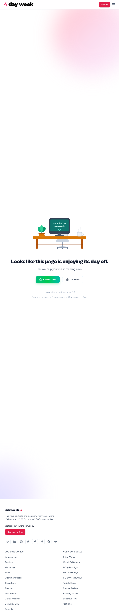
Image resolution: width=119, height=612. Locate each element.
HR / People (11, 593)
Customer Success (14, 577)
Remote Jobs (58, 297)
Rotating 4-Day (70, 593)
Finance (9, 588)
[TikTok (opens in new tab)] (28, 541)
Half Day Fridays (70, 572)
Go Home (74, 279)
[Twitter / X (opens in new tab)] (8, 541)
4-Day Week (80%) (72, 577)
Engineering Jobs (40, 297)
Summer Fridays (70, 588)
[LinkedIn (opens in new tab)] (14, 541)
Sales (7, 572)
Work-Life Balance (71, 562)
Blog (85, 297)
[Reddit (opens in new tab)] (48, 541)
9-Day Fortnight (70, 567)
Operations (10, 583)
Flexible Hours (69, 583)
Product (9, 562)
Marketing (10, 567)
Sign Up (104, 4)
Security (9, 609)
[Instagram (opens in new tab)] (21, 541)
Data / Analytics (12, 598)
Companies (73, 297)
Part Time (67, 603)
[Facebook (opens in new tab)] (35, 541)
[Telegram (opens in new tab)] (42, 541)
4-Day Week (69, 557)
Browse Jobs (49, 279)
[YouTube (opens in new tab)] (55, 541)
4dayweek (13, 510)
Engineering (11, 557)
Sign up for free (15, 532)
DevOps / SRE (12, 603)
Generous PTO (70, 598)
